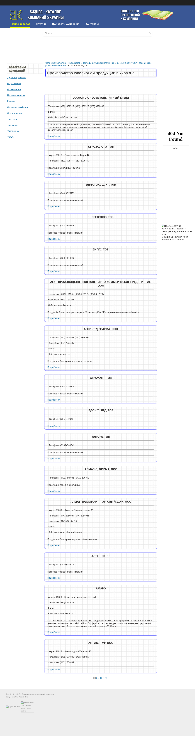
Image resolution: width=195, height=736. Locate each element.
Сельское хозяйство (55, 63)
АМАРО (101, 588)
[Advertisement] (97, 48)
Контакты (92, 24)
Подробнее (53, 136)
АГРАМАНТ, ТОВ (101, 378)
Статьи (41, 24)
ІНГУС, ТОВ (100, 249)
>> (106, 678)
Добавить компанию (65, 24)
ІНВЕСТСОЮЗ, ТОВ (100, 217)
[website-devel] (174, 73)
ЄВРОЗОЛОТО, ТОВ (101, 146)
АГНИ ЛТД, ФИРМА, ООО (101, 329)
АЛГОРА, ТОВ (101, 436)
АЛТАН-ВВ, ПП (100, 556)
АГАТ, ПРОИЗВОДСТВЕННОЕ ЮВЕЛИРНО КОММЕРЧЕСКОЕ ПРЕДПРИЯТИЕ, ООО (100, 283)
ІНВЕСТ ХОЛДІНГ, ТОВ (101, 184)
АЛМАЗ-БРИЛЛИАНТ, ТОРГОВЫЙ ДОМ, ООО (101, 501)
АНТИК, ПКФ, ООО (100, 643)
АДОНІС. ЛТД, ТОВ (100, 410)
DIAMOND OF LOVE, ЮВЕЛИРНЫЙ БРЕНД (101, 97)
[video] (175, 107)
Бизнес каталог (20, 24)
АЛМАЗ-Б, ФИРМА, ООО (101, 469)
